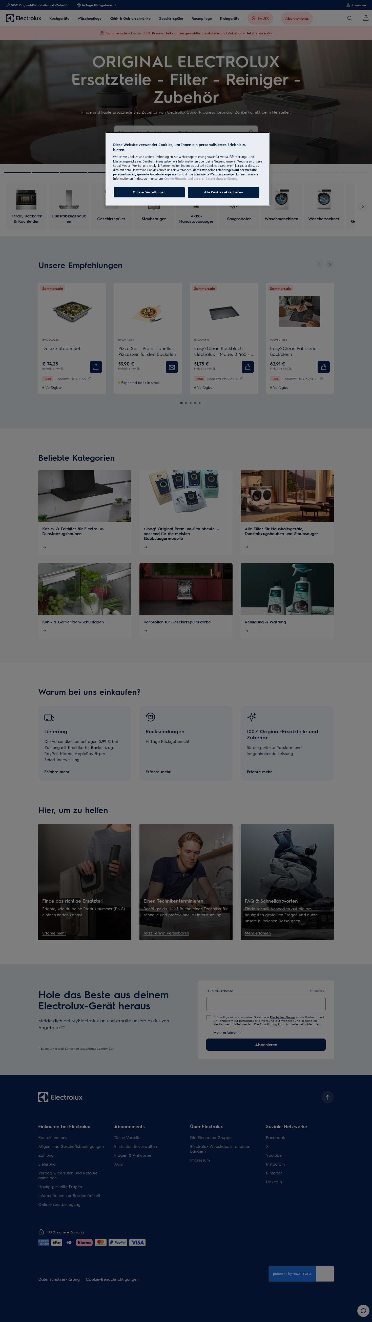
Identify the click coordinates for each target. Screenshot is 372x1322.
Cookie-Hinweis (175, 178)
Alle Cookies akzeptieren (223, 192)
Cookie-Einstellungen (149, 192)
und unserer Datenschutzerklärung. (213, 178)
